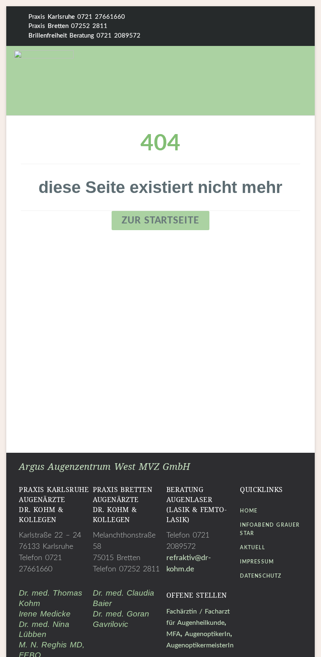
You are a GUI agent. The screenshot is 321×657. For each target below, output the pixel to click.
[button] (254, 79)
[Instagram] (299, 26)
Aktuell (252, 547)
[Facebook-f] (273, 26)
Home (248, 510)
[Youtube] (281, 599)
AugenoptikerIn (207, 634)
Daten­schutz (260, 575)
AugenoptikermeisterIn (200, 645)
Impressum (257, 561)
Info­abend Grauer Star (270, 529)
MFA (173, 634)
